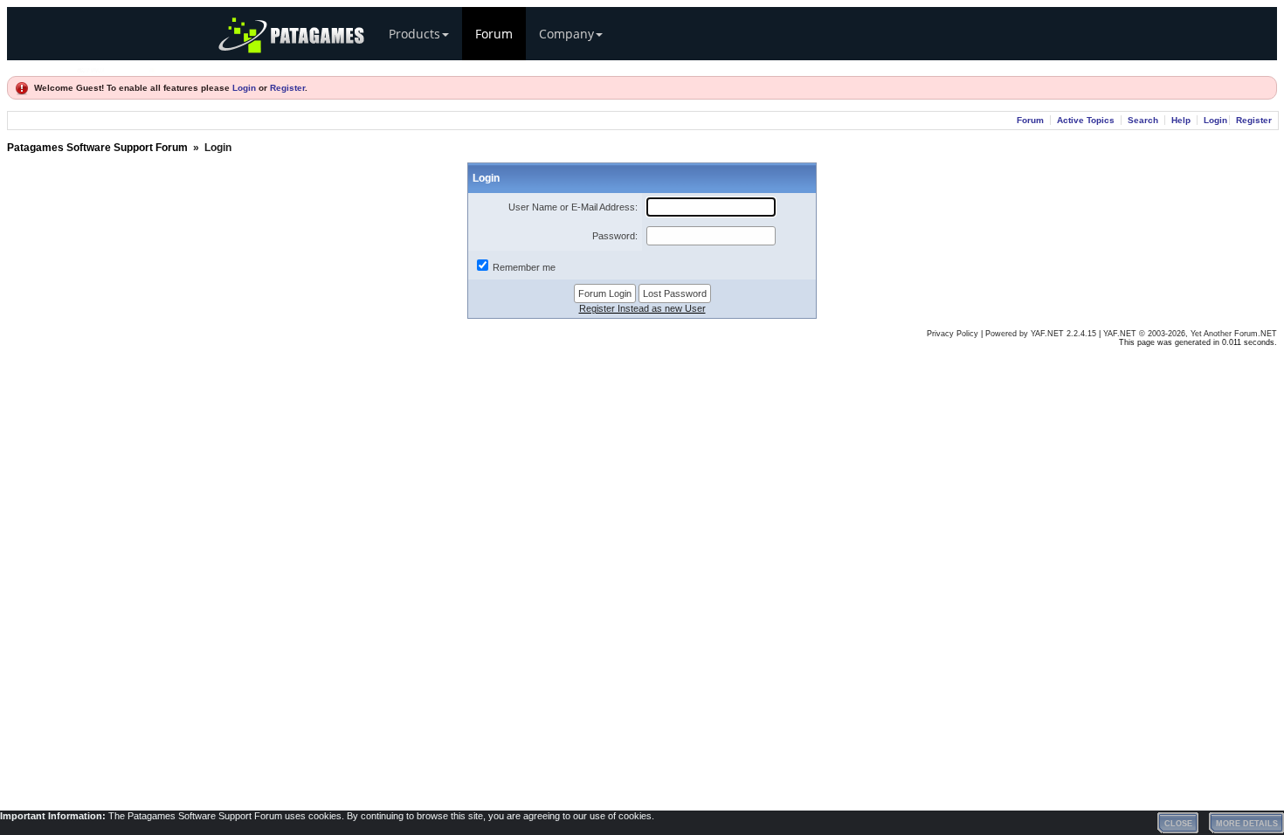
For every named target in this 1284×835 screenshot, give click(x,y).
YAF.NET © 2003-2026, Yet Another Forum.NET (1190, 333)
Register (287, 88)
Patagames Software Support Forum (97, 147)
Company (566, 33)
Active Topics (1086, 120)
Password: (615, 236)
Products (414, 33)
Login (244, 88)
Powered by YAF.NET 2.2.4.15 (1042, 333)
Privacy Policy (952, 333)
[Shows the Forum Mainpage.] (116, 67)
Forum (494, 33)
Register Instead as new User (642, 308)
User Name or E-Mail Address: (573, 207)
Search (1143, 120)
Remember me (524, 267)
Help (1181, 120)
